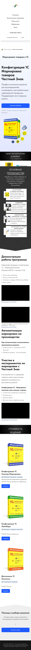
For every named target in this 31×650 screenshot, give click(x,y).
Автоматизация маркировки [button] (15, 18)
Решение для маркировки (17, 49)
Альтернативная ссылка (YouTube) (9, 301)
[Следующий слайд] (30, 164)
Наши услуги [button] (15, 21)
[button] (15, 105)
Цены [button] (15, 27)
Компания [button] (15, 15)
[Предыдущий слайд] (0, 164)
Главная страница (7, 49)
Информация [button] (15, 24)
